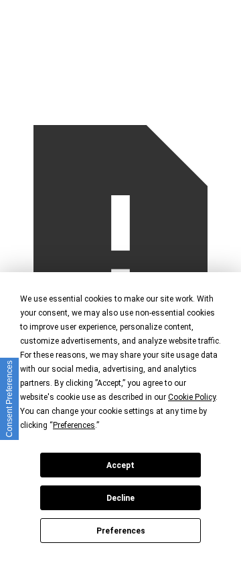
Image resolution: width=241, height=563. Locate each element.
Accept (120, 465)
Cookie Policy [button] (192, 397)
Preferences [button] (74, 425)
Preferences (120, 531)
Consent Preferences (9, 398)
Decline (120, 498)
